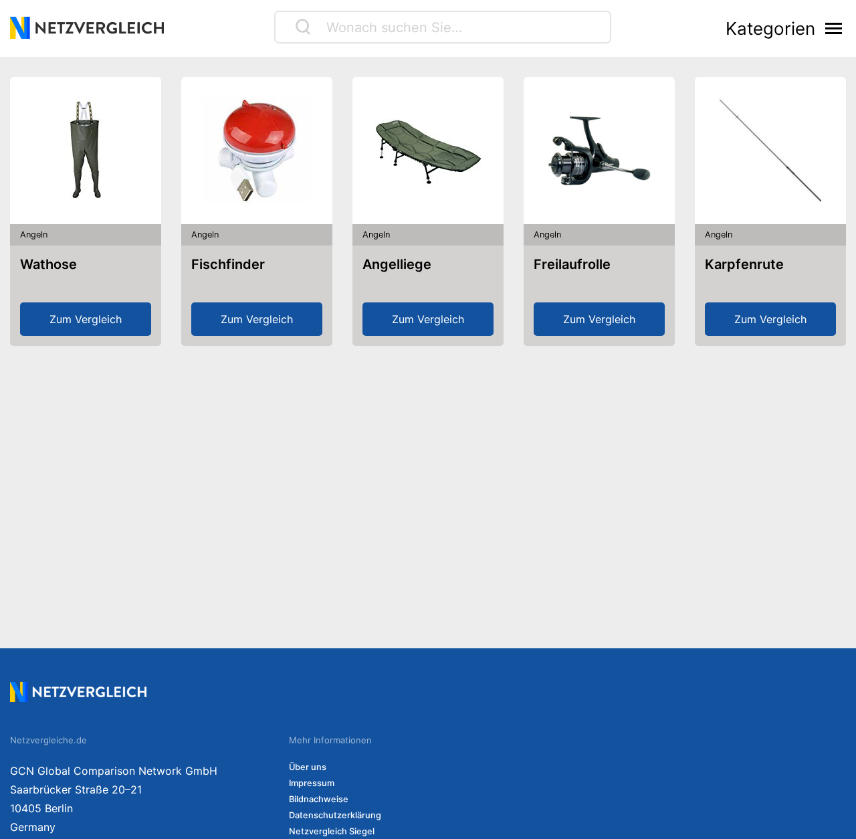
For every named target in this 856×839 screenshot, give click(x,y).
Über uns (307, 767)
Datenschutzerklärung (335, 815)
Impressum (311, 783)
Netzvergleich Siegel (331, 831)
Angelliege (396, 264)
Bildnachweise (318, 799)
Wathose (48, 264)
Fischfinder (228, 264)
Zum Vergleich (85, 319)
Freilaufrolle (572, 264)
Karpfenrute (744, 264)
